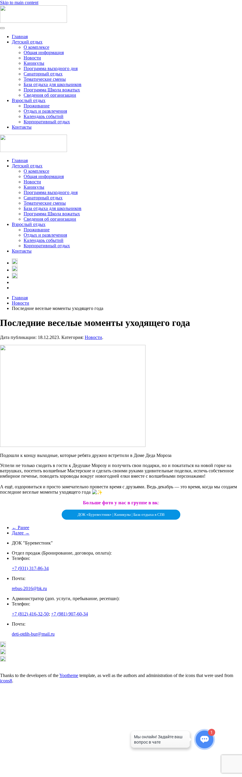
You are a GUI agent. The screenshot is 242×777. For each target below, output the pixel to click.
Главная (20, 36)
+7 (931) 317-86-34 (30, 568)
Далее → (21, 532)
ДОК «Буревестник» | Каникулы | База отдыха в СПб (121, 514)
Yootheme (68, 675)
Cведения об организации (50, 95)
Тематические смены (45, 79)
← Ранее (20, 527)
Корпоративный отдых (47, 121)
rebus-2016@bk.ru (29, 588)
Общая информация (44, 52)
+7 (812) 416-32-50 (30, 613)
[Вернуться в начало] (33, 21)
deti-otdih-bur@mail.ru (33, 634)
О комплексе (36, 47)
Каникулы (34, 63)
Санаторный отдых (43, 73)
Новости (32, 57)
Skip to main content (19, 2)
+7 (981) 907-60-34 (69, 613)
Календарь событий (43, 116)
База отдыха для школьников (52, 84)
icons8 (6, 680)
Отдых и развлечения (45, 111)
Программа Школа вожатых (52, 89)
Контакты (22, 127)
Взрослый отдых (28, 100)
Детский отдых (27, 41)
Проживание (37, 105)
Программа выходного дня (51, 68)
